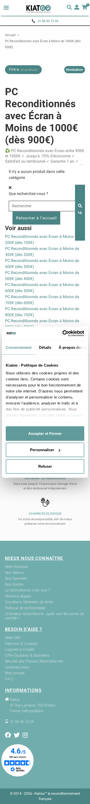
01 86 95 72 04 (48, 21)
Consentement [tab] (19, 347)
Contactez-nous (17, 667)
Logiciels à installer (19, 649)
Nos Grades (14, 584)
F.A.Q (9, 679)
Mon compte (14, 673)
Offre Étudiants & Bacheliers (27, 655)
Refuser (45, 466)
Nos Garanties (16, 578)
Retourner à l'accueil (36, 218)
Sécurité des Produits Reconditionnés (34, 661)
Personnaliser (42, 450)
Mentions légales (18, 596)
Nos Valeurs (14, 573)
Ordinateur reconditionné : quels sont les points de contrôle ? (44, 616)
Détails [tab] (45, 347)
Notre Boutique (16, 567)
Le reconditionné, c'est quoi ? (27, 590)
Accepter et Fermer (45, 433)
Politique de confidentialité (25, 608)
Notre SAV (12, 638)
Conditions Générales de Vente (29, 602)
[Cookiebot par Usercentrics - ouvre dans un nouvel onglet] (63, 333)
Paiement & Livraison (21, 644)
